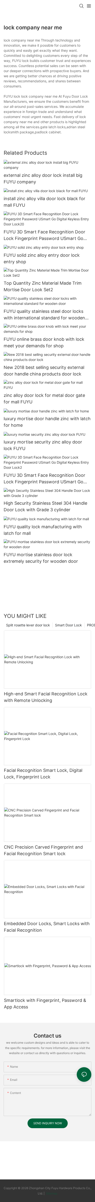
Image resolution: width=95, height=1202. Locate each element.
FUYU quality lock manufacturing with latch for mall (43, 530)
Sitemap (51, 1193)
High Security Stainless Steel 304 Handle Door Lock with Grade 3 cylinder (45, 506)
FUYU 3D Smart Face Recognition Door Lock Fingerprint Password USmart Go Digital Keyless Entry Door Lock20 (44, 235)
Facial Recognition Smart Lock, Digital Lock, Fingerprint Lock (43, 773)
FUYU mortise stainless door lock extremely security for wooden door (41, 558)
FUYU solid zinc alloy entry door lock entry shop (42, 258)
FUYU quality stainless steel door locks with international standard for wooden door (44, 315)
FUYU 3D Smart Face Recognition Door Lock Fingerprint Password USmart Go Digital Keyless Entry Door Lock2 (44, 479)
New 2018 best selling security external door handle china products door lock (44, 370)
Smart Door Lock (68, 625)
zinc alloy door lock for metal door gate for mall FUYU (44, 398)
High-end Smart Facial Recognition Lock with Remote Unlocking (45, 697)
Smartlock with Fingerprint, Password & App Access (45, 1003)
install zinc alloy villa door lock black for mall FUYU (44, 202)
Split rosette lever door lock (28, 625)
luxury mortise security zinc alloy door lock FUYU (43, 445)
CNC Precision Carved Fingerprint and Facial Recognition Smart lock (43, 850)
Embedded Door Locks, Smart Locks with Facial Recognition (47, 927)
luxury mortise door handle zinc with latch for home (47, 422)
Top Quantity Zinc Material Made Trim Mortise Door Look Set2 (43, 286)
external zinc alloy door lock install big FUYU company (43, 178)
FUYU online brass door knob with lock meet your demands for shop (44, 342)
